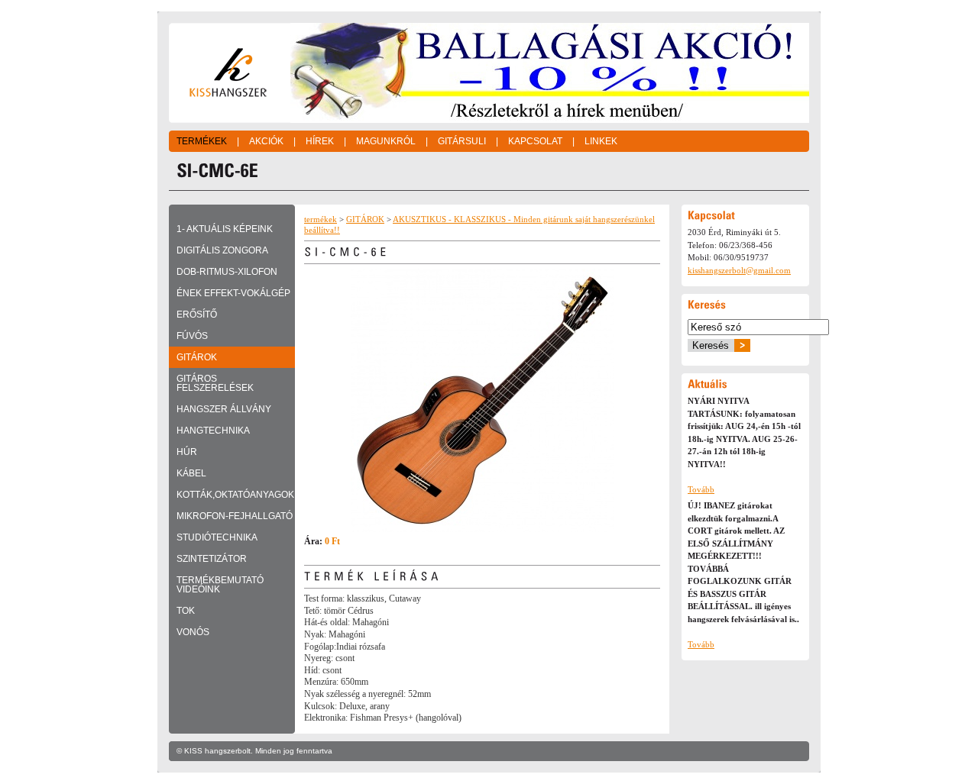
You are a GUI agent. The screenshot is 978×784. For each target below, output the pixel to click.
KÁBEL (191, 473)
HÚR (186, 452)
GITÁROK (196, 357)
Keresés (710, 345)
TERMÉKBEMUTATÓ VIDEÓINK (220, 585)
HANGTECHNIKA (213, 430)
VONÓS (192, 632)
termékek (320, 219)
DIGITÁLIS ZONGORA (222, 250)
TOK (185, 610)
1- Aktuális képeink (224, 229)
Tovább (701, 489)
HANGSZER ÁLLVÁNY (223, 409)
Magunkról (386, 141)
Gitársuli (462, 141)
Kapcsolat (535, 141)
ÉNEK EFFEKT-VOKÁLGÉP (233, 293)
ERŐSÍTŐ (196, 314)
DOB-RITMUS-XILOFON (226, 271)
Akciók (266, 141)
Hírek (320, 141)
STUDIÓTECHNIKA (216, 537)
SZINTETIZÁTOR (211, 558)
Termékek (201, 141)
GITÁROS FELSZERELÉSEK (215, 383)
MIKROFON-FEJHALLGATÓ (234, 516)
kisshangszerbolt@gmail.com (739, 270)
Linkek (601, 141)
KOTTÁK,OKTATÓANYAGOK (235, 494)
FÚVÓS (192, 336)
